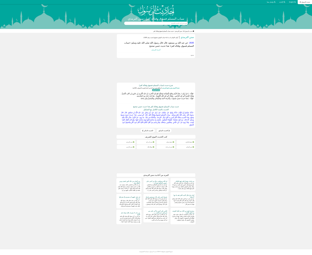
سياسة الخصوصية (144, 251)
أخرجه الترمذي (156, 50)
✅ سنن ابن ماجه (170, 147)
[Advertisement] (263, 70)
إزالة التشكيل (156, 90)
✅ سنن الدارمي (130, 147)
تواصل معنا (270, 2)
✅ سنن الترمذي (130, 142)
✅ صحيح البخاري (190, 142)
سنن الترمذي (178, 31)
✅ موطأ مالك (150, 147)
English (291, 2)
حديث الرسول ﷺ (305, 2)
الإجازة (281, 2)
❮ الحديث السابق (164, 130)
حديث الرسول (153, 251)
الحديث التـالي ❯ (147, 130)
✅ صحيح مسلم (170, 142)
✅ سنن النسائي (190, 147)
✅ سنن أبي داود (150, 142)
